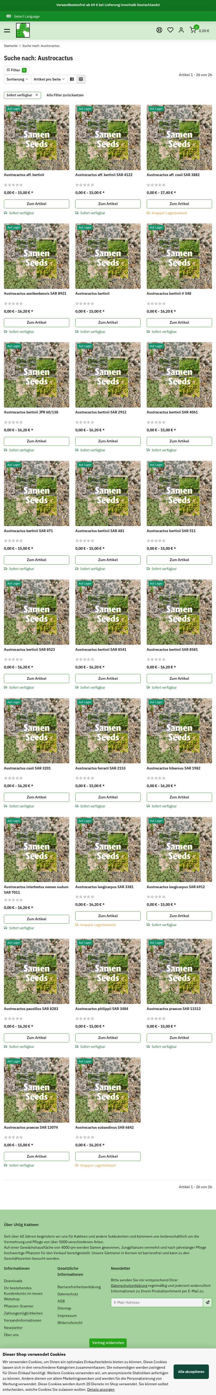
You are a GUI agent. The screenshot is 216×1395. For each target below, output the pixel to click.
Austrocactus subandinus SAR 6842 (104, 1127)
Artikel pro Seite (47, 79)
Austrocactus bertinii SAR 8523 (29, 649)
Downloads (13, 1280)
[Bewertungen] (13, 184)
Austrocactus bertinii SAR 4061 (172, 412)
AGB (61, 1301)
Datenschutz (67, 1294)
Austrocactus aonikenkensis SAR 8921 (35, 293)
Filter (17, 70)
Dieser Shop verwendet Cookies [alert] (34, 1354)
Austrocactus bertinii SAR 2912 (100, 412)
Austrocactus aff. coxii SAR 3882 (173, 174)
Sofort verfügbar (20, 95)
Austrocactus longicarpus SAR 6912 (176, 886)
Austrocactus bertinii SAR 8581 (172, 649)
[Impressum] (159, 30)
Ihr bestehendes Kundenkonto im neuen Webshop (23, 1293)
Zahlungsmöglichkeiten (23, 1313)
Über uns (11, 1334)
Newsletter (13, 1327)
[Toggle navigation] (7, 30)
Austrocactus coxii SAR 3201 (27, 768)
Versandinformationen (22, 1320)
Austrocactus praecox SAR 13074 (31, 1127)
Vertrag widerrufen (108, 1342)
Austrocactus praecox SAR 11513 (174, 1008)
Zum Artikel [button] (36, 203)
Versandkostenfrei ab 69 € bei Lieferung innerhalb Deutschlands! (108, 5)
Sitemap (64, 1308)
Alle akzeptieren (191, 1371)
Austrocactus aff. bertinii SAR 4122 (103, 174)
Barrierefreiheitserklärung (79, 1286)
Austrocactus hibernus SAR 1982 (173, 768)
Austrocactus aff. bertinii (24, 174)
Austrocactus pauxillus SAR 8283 (31, 1008)
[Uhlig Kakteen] (23, 30)
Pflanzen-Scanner (18, 1306)
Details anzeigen (101, 1389)
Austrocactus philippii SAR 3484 (101, 1008)
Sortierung (15, 79)
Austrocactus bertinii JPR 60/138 (31, 412)
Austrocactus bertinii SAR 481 (99, 530)
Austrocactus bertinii (92, 293)
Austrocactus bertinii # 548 (169, 293)
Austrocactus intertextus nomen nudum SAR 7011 (36, 889)
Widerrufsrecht (69, 1322)
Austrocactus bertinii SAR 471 (28, 530)
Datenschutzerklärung (129, 1285)
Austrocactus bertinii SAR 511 (171, 530)
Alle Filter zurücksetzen (65, 95)
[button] (170, 30)
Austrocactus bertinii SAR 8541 (100, 649)
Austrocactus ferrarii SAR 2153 (100, 768)
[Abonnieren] (207, 1302)
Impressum (67, 1315)
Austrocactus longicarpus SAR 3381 (104, 886)
